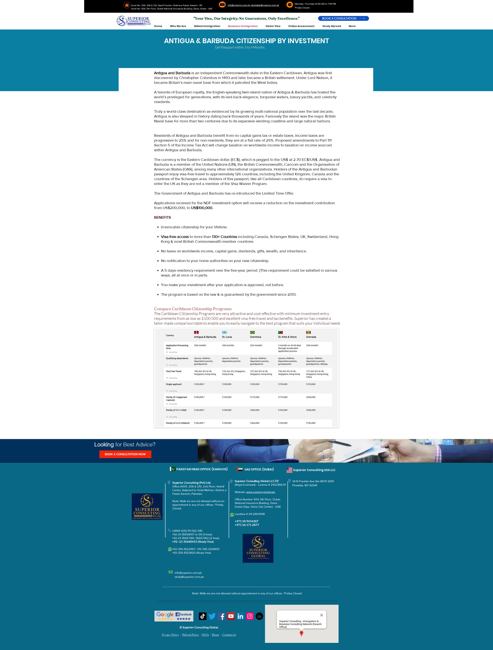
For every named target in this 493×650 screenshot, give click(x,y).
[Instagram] (250, 616)
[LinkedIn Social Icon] (240, 616)
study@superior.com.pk (189, 576)
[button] (178, 26)
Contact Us (229, 635)
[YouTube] (231, 616)
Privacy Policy (170, 635)
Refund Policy (190, 635)
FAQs (205, 635)
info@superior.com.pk (188, 572)
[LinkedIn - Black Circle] (259, 616)
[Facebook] (221, 616)
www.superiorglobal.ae (260, 492)
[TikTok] (202, 616)
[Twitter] (212, 616)
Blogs (215, 635)
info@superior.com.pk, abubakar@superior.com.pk (253, 5)
